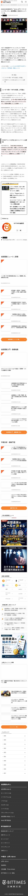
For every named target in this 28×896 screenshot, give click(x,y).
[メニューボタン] (26, 2)
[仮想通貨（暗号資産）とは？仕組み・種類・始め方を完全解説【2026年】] (14, 658)
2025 (5, 740)
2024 (5, 744)
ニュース (4, 15)
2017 (5, 773)
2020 (5, 760)
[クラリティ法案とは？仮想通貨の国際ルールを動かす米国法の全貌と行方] (14, 545)
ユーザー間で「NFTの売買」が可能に (14, 77)
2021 (5, 756)
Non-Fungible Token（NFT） (9, 239)
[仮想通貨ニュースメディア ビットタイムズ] (6, 2)
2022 (5, 752)
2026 (5, 735)
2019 (5, 765)
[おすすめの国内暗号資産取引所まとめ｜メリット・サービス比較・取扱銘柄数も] (14, 571)
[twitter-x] (17, 230)
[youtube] (20, 230)
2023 (5, 748)
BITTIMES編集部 (19, 223)
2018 (5, 769)
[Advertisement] (14, 38)
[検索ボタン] (22, 2)
